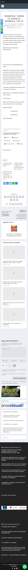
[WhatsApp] (1, 29)
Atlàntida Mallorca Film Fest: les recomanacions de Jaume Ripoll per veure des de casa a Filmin (14, 464)
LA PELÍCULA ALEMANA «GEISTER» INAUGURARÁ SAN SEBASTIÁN (11, 416)
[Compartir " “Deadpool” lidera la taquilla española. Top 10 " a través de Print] (17, 199)
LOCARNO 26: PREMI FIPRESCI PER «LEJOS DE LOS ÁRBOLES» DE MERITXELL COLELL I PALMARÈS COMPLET (13, 459)
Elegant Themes (13, 564)
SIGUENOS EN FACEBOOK (8, 495)
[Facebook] (1, 20)
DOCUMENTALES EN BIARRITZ (10, 412)
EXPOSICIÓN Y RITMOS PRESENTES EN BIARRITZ (13, 555)
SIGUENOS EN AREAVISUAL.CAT (12, 447)
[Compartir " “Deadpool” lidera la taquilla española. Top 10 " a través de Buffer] (23, 196)
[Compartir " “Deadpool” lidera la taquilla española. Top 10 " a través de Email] (14, 199)
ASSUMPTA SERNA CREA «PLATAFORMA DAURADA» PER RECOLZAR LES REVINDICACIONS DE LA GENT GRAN (11, 451)
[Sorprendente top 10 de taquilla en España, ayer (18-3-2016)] (14, 273)
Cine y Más (9, 27)
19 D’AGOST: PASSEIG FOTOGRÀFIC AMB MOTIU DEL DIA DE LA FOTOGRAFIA (13, 477)
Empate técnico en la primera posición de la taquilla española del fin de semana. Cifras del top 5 (7, 175)
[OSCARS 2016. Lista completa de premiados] (14, 314)
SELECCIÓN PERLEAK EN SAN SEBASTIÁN (13, 420)
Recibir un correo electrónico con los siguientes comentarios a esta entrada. (13, 370)
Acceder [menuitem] (3, 1)
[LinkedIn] (1, 23)
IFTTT (6, 130)
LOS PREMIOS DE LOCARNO (10, 424)
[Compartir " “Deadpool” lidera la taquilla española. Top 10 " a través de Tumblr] (14, 196)
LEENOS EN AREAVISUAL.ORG (11, 524)
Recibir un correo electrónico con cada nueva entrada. (13, 374)
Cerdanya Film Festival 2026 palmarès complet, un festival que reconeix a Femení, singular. (13, 470)
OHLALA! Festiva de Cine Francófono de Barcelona (14, 303)
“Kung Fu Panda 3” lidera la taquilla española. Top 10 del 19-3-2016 (13, 261)
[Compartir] (1, 32)
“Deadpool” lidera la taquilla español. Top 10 (7, 164)
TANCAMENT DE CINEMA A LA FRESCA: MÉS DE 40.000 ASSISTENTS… (13, 483)
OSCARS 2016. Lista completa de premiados (12, 324)
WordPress (14, 566)
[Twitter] (1, 26)
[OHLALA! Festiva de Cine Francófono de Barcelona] (14, 293)
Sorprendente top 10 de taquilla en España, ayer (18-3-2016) (13, 282)
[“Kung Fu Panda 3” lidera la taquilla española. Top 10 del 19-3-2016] (14, 252)
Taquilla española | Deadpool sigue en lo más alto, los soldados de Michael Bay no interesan (19, 166)
